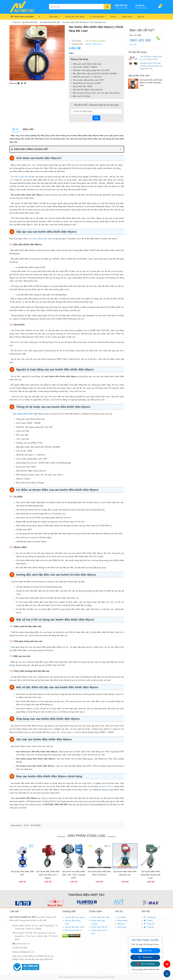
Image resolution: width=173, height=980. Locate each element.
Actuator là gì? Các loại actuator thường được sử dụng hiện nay (151, 65)
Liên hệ (140, 16)
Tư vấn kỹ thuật (97, 16)
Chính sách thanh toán (99, 932)
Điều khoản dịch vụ (73, 930)
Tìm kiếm (122, 917)
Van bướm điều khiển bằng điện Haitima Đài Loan (150, 874)
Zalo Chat (147, 950)
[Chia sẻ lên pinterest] (25, 83)
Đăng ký (121, 924)
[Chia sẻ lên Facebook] (19, 83)
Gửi (96, 118)
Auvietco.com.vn (106, 786)
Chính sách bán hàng (74, 16)
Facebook (151, 917)
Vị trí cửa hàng (147, 964)
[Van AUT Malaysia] (118, 902)
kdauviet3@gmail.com (24, 952)
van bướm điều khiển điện (40, 239)
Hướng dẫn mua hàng (74, 917)
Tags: (71, 53)
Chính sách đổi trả (99, 927)
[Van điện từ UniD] (23, 903)
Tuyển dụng (127, 16)
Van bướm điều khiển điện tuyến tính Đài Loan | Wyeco (48, 874)
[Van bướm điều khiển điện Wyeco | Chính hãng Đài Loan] (133, 84)
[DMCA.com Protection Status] (71, 936)
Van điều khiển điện (20, 177)
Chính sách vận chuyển (98, 922)
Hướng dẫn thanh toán (73, 922)
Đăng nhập (122, 920)
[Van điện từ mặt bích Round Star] (54, 903)
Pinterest (150, 924)
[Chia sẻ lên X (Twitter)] (22, 83)
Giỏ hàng (122, 927)
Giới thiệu (54, 16)
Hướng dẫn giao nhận (74, 927)
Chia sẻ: (13, 83)
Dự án (113, 16)
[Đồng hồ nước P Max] (150, 903)
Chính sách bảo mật (100, 917)
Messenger (147, 957)
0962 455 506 (121, 5)
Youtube (150, 927)
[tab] (15, 129)
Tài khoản (140, 5)
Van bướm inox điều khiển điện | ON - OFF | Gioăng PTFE (73, 874)
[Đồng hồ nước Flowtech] (86, 902)
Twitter (149, 920)
